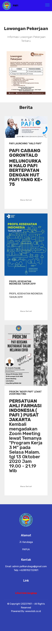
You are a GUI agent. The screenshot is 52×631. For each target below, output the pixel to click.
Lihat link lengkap (26, 593)
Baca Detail (26, 200)
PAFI (15, 5)
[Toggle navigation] (47, 4)
